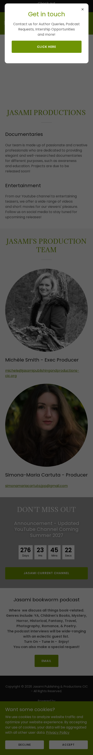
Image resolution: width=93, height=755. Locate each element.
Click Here (46, 47)
